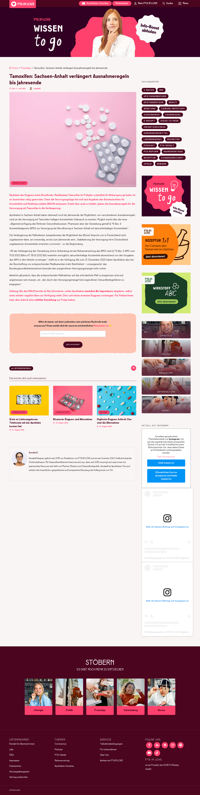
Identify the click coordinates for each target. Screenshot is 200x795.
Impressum (14, 761)
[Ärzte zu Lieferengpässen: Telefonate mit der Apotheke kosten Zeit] (29, 415)
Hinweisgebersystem (19, 772)
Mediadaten (121, 3)
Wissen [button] (103, 412)
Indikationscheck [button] (154, 127)
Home (15, 68)
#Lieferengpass (21, 368)
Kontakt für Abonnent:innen (22, 744)
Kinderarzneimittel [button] (156, 133)
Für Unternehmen (108, 749)
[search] (167, 3)
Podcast (58, 749)
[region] (100, 32)
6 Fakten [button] (149, 90)
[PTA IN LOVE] (22, 4)
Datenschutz (15, 766)
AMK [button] (161, 90)
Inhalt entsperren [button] (166, 463)
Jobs (11, 749)
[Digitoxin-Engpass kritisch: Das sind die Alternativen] (116, 415)
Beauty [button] (173, 102)
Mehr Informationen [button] (166, 457)
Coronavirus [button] (152, 115)
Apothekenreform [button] (155, 96)
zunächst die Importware (99, 291)
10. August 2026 (105, 426)
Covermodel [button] (173, 115)
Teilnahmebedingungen (111, 744)
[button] (100, 32)
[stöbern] (38, 697)
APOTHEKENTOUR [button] (154, 102)
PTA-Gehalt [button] (167, 145)
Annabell (37, 89)
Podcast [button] (149, 145)
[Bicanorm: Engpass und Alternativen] (72, 415)
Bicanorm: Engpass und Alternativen (72, 419)
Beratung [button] (150, 109)
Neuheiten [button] (173, 139)
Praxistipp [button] (19, 412)
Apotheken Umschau (97, 3)
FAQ (11, 755)
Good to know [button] (169, 121)
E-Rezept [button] (149, 121)
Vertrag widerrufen (18, 777)
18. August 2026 (61, 423)
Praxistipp (26, 68)
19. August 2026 (17, 430)
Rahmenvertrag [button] (173, 152)
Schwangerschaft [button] (172, 158)
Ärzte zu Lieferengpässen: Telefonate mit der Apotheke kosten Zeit (25, 423)
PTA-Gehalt (60, 755)
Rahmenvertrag (62, 761)
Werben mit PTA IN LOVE (111, 761)
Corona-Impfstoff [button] (173, 109)
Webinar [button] (161, 164)
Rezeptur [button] (150, 158)
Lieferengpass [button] (153, 139)
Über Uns (104, 755)
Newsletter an (101, 326)
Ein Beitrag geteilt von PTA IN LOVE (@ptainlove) (168, 558)
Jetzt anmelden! (73, 345)
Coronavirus (60, 744)
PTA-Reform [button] (151, 152)
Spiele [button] (148, 164)
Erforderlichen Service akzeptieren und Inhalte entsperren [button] (166, 476)
